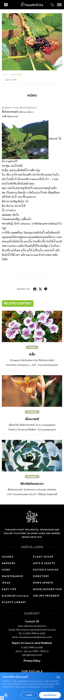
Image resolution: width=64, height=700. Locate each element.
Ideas (6, 582)
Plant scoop (43, 556)
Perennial (17, 74)
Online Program (46, 595)
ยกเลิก (29, 695)
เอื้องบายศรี (32, 419)
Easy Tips (9, 589)
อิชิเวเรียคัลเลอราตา (32, 483)
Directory (41, 576)
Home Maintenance (12, 573)
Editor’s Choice (46, 569)
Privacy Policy (32, 661)
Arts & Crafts (44, 563)
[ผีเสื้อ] (32, 326)
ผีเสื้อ (32, 354)
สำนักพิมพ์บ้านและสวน (15, 595)
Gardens (8, 563)
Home (5, 74)
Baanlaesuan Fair (47, 589)
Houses (7, 556)
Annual (32, 347)
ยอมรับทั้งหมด (50, 695)
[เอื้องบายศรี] (32, 391)
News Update (43, 582)
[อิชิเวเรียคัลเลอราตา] (32, 455)
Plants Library (14, 602)
